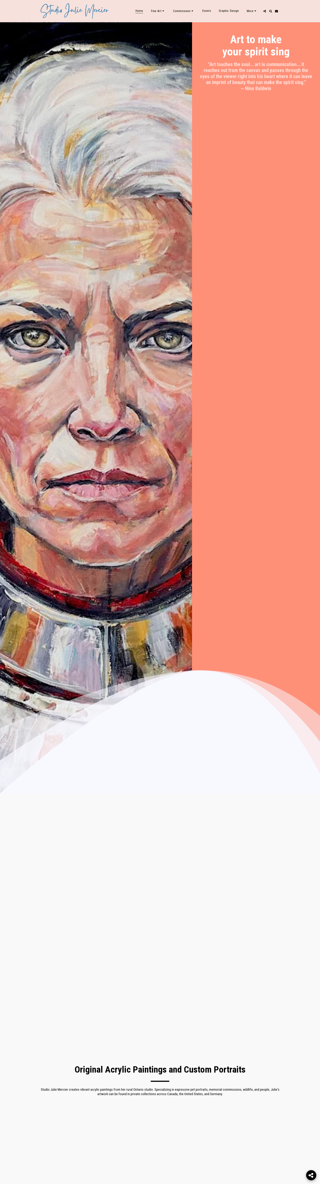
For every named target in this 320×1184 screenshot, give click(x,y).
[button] (158, 11)
